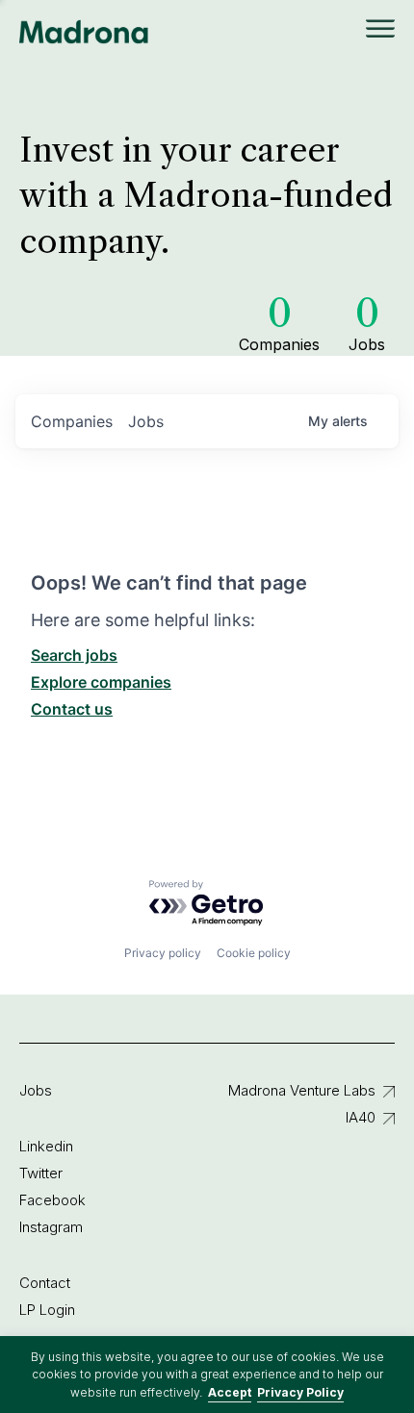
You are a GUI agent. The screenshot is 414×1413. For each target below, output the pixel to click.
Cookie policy (254, 953)
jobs (146, 421)
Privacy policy (162, 953)
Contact (44, 1283)
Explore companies (101, 682)
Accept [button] (229, 1392)
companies (72, 421)
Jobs (35, 1090)
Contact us (72, 709)
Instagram (51, 1227)
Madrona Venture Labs (301, 1090)
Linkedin (46, 1146)
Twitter (41, 1173)
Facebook (52, 1200)
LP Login (47, 1309)
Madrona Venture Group (84, 31)
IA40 (360, 1117)
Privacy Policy (300, 1392)
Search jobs (74, 655)
